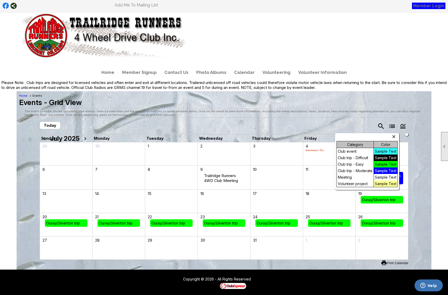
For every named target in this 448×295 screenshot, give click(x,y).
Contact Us (176, 72)
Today (50, 125)
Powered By (211, 285)
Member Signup (139, 72)
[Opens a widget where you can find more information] (428, 285)
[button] (402, 126)
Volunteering (276, 72)
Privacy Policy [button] (292, 279)
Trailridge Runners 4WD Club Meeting (221, 178)
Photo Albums (211, 72)
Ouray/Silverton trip (379, 199)
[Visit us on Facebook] (6, 6)
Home (107, 72)
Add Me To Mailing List (136, 5)
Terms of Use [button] (266, 279)
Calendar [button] (244, 72)
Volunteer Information (322, 72)
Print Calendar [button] (397, 263)
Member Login (428, 5)
